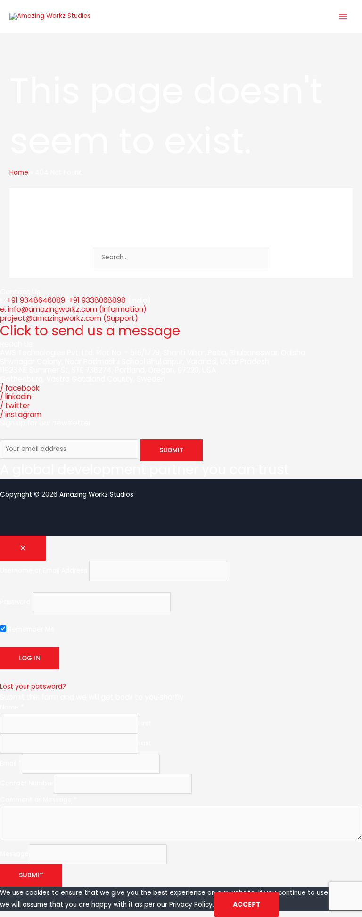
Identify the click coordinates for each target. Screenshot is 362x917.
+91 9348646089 (36, 300)
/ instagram (20, 414)
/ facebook (20, 388)
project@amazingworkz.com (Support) (69, 318)
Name (12, 707)
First (144, 723)
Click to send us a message (90, 331)
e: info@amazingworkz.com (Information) (73, 309)
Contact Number (27, 783)
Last (144, 743)
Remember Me (30, 629)
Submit (31, 875)
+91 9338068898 (97, 300)
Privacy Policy (191, 904)
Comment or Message (38, 799)
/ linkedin (15, 396)
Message (14, 854)
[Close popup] (23, 548)
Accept (246, 904)
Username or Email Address (43, 571)
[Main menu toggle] (343, 16)
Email (11, 763)
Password (15, 602)
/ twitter (15, 405)
